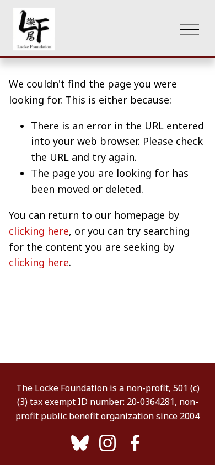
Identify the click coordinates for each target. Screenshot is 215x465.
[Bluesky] (80, 443)
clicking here (39, 230)
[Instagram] (107, 443)
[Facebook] (135, 443)
